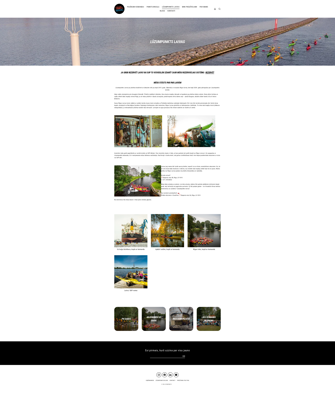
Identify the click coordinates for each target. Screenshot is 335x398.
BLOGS (162, 11)
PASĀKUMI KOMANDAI (135, 7)
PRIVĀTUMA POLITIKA (183, 380)
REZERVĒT (209, 72)
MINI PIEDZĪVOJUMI (189, 7)
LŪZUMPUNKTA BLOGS (162, 380)
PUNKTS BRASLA (153, 7)
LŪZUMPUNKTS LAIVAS (170, 7)
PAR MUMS (204, 7)
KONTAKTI (171, 11)
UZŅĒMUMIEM (150, 380)
